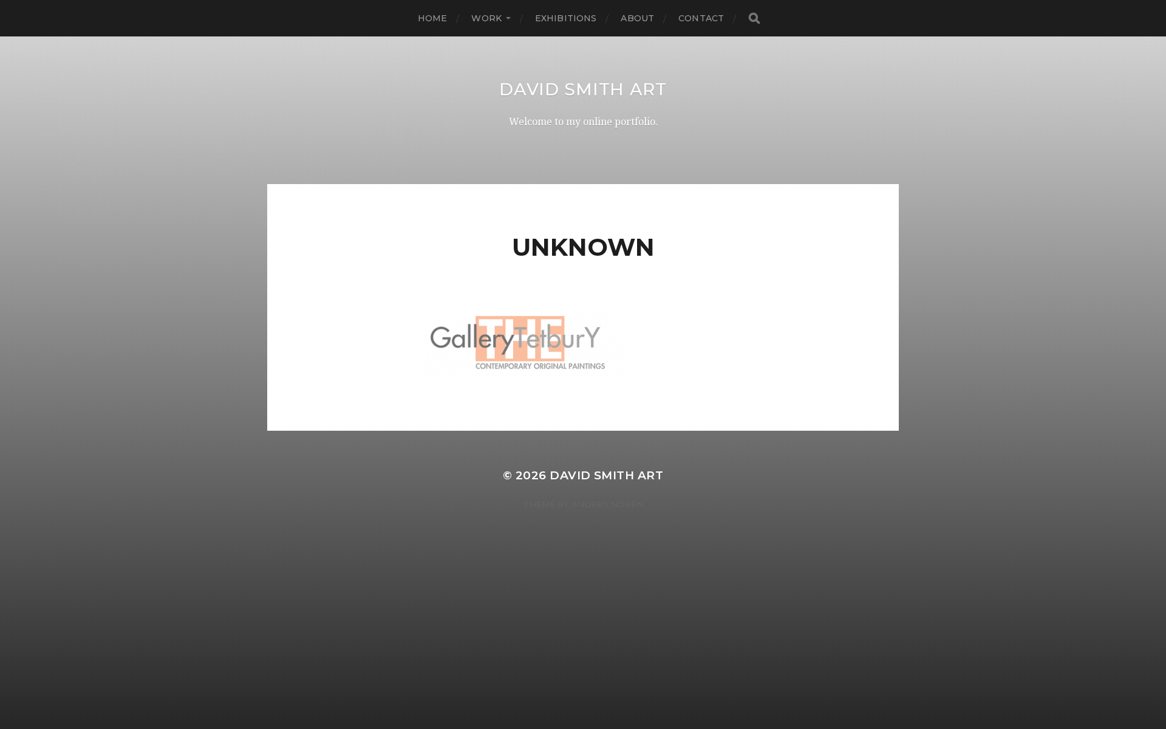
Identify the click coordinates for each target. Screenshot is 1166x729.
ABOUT (637, 18)
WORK (486, 18)
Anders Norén (607, 504)
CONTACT (701, 18)
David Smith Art (583, 89)
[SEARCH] (754, 18)
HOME (433, 18)
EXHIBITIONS (566, 18)
